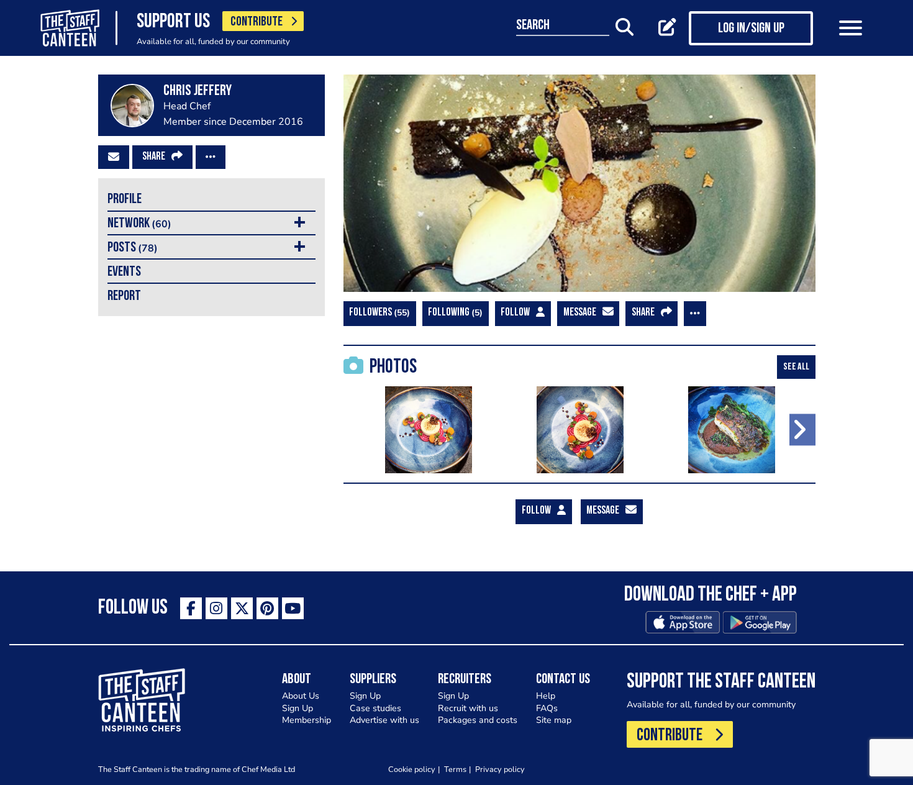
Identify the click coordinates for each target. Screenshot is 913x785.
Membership (306, 720)
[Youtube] (293, 608)
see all (796, 367)
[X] (242, 608)
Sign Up (297, 708)
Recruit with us (468, 708)
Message (579, 313)
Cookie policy (411, 769)
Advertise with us (384, 720)
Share (153, 157)
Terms (455, 769)
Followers (378, 313)
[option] (428, 429)
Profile (124, 200)
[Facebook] (191, 608)
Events (124, 272)
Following (453, 313)
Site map (553, 720)
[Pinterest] (267, 608)
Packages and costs (477, 720)
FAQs (547, 708)
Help (545, 696)
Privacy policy (500, 769)
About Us (300, 696)
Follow (515, 313)
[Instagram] (216, 608)
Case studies (375, 708)
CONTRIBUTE (256, 22)
